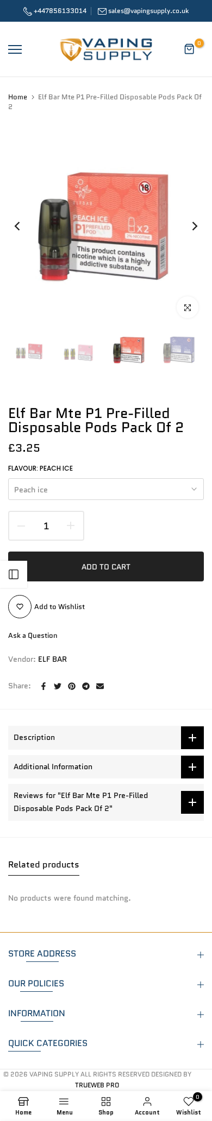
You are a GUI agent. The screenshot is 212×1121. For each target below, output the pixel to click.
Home (17, 97)
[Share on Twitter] (57, 686)
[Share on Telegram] (86, 686)
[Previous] (24, 226)
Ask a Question (33, 635)
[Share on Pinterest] (71, 686)
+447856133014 (59, 10)
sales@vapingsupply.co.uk (148, 10)
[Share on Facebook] (43, 686)
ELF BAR (52, 659)
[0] (190, 49)
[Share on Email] (100, 686)
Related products (43, 864)
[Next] (187, 226)
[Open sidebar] (13, 574)
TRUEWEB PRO (97, 1085)
